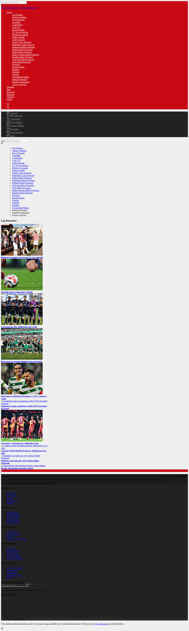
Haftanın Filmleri (19, 79)
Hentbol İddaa (13, 517)
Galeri (9, 99)
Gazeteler (16, 22)
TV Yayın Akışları (20, 32)
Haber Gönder (18, 37)
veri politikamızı (101, 624)
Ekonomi (11, 92)
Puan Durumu (18, 30)
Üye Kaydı (11, 495)
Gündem (10, 87)
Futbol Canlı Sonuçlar (21, 42)
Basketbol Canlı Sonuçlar (23, 45)
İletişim (10, 503)
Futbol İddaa (12, 512)
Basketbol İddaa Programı (23, 47)
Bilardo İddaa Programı (22, 50)
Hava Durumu (18, 20)
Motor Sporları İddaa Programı (25, 54)
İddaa (12, 136)
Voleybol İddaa (13, 522)
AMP (9, 578)
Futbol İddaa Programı (22, 52)
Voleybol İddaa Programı (23, 59)
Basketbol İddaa (14, 515)
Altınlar (15, 74)
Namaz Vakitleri (19, 17)
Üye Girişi (11, 493)
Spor (9, 89)
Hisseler (15, 69)
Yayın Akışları (15, 122)
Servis (9, 12)
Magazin (10, 94)
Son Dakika (17, 15)
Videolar (10, 97)
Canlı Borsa (17, 25)
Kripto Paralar (18, 67)
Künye (10, 498)
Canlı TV (16, 27)
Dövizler (16, 64)
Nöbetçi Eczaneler (20, 35)
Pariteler (15, 72)
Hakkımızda (12, 500)
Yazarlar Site (12, 570)
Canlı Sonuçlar (18, 40)
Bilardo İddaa (13, 520)
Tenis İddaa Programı (21, 62)
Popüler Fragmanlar (20, 82)
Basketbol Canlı (14, 575)
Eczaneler (14, 129)
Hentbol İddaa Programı (22, 57)
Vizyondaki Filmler (20, 77)
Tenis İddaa (12, 573)
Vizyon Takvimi (19, 84)
